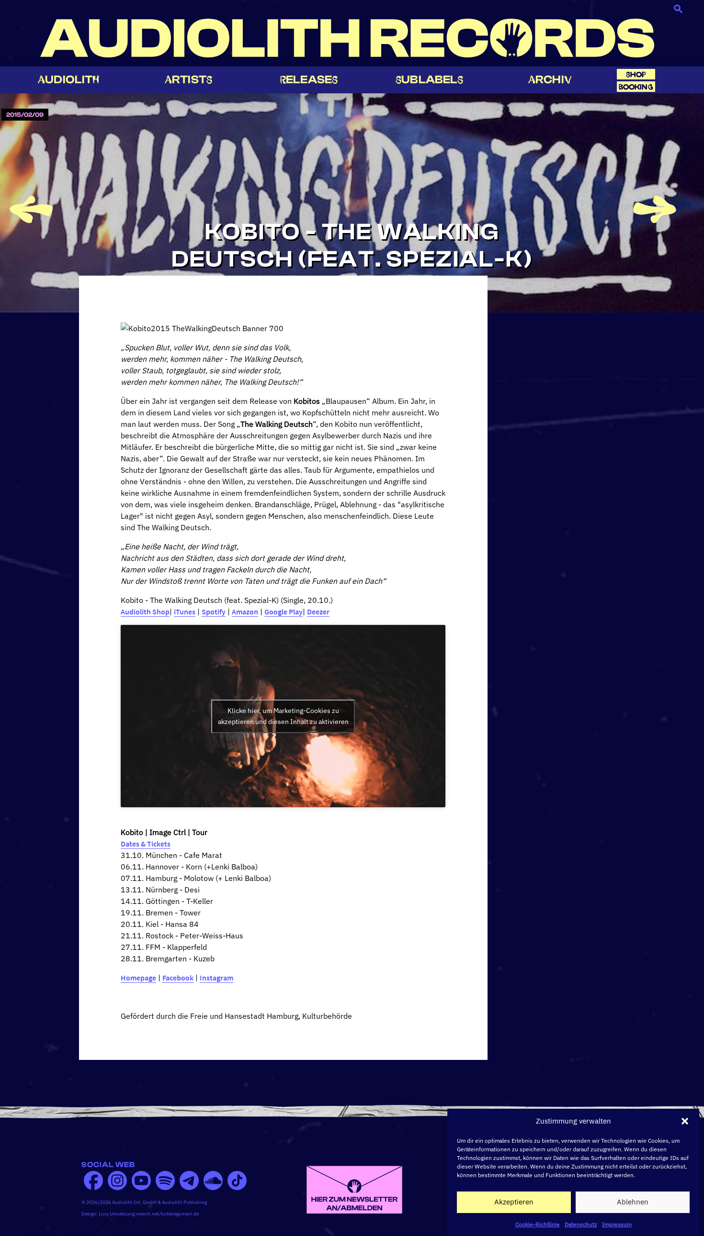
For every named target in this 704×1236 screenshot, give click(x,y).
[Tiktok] (237, 1180)
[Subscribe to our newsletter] (354, 1188)
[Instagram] (117, 1180)
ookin (636, 86)
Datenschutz (581, 1223)
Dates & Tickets (145, 843)
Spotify (214, 611)
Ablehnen (632, 1201)
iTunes (184, 611)
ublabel (429, 79)
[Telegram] (189, 1180)
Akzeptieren (514, 1201)
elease (309, 79)
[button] (685, 1121)
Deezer (318, 611)
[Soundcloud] (213, 1180)
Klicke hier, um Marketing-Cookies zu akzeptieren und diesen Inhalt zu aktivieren (283, 716)
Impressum (617, 1223)
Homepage (138, 977)
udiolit (68, 79)
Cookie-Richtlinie (537, 1223)
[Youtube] (141, 1180)
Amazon (245, 611)
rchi (550, 79)
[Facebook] (93, 1180)
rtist (188, 79)
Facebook (177, 977)
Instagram (216, 977)
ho (636, 74)
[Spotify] (165, 1180)
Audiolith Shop (145, 611)
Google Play (283, 611)
